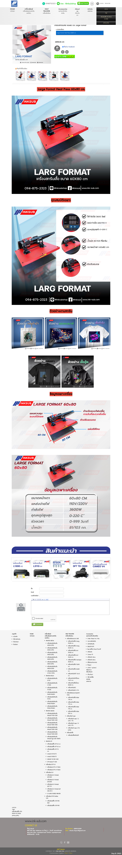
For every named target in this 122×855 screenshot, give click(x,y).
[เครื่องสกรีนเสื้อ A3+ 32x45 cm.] (65, 76)
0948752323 (51, 3)
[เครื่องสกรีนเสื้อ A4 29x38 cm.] (31, 76)
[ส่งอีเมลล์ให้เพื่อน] (67, 52)
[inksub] (61, 842)
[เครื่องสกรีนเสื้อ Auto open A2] (53, 76)
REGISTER (107, 3)
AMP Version (61, 849)
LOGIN (102, 3)
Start (66, 853)
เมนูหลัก (14, 634)
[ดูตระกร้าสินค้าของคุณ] (92, 4)
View (70, 853)
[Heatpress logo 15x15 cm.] (20, 76)
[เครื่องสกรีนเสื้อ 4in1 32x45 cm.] (42, 76)
